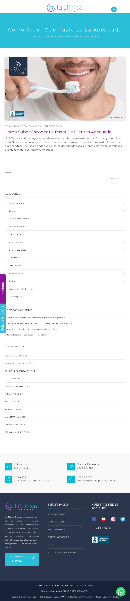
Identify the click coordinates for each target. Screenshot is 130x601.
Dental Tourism (58, 522)
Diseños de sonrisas (19, 226)
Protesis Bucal (16, 273)
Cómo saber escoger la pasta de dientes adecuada (58, 132)
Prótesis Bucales (16, 424)
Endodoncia (15, 234)
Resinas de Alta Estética (21, 289)
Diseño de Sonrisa (16, 356)
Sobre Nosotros (58, 537)
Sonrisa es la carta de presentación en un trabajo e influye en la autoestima (38, 323)
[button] (121, 592)
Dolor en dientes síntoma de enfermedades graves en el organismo (35, 317)
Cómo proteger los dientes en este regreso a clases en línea (31, 329)
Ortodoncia (15, 257)
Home (34, 36)
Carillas (12, 211)
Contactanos (56, 514)
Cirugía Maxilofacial (19, 219)
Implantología (16, 242)
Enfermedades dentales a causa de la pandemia (26, 335)
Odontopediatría (17, 250)
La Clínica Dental (85, 585)
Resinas (12, 281)
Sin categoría (16, 296)
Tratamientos (56, 529)
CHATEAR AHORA (16, 559)
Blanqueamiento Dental (20, 371)
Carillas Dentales (16, 386)
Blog (51, 544)
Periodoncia (54, 126)
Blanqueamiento (17, 203)
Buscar (8, 172)
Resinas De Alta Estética (20, 363)
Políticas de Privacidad (63, 552)
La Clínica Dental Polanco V (24, 126)
